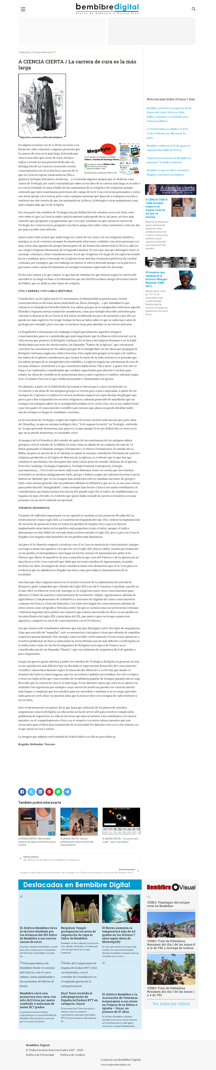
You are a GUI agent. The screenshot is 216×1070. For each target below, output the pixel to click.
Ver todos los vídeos (171, 1003)
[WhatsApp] (58, 792)
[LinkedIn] (40, 792)
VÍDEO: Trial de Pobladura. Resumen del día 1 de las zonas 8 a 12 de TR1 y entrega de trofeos (171, 944)
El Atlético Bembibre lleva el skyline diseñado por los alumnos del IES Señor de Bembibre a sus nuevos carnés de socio (38, 935)
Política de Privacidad (40, 1055)
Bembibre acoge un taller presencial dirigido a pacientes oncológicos (168, 172)
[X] (31, 792)
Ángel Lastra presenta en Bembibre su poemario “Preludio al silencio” (169, 160)
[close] (23, 9)
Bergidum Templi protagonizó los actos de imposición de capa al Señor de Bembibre (78, 933)
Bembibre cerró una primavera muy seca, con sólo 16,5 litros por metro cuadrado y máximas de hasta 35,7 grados (38, 1000)
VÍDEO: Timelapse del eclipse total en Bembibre (168, 904)
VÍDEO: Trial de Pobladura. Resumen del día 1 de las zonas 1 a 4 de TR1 (171, 991)
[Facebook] (22, 792)
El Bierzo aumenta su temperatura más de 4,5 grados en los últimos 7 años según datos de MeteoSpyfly (118, 935)
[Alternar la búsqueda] (194, 9)
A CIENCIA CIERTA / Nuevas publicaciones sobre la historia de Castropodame (76, 841)
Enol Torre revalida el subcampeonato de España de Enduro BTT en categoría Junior (79, 998)
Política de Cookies (72, 1055)
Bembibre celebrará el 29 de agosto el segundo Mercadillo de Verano (168, 148)
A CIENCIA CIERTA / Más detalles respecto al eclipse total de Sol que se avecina (37, 841)
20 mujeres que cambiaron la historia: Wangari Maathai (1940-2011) (156, 279)
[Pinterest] (49, 792)
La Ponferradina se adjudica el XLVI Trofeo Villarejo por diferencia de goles (167, 133)
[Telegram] (67, 792)
